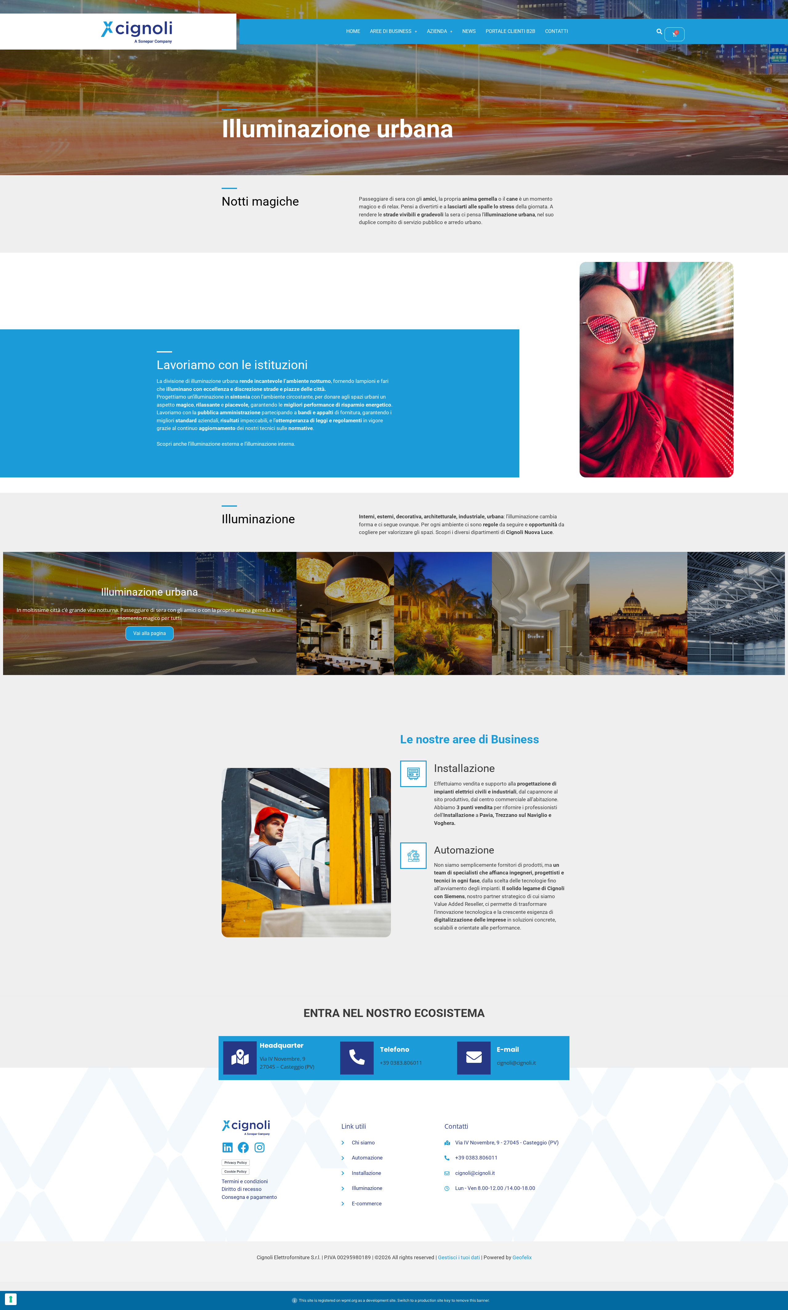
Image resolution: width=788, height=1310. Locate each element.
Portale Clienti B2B (510, 31)
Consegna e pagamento (249, 1197)
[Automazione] (413, 855)
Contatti (556, 31)
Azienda (437, 31)
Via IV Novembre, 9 (282, 1058)
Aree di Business (391, 31)
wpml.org (349, 1300)
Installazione (464, 768)
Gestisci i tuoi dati (459, 1257)
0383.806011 (406, 1062)
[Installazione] (413, 774)
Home (353, 31)
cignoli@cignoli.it (516, 1062)
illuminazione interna (270, 444)
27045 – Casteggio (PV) (287, 1066)
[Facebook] (243, 1147)
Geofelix (522, 1257)
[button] (393, 31)
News (469, 31)
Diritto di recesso (242, 1189)
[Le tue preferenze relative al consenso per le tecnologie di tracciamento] (11, 1299)
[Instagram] (259, 1147)
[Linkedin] (227, 1147)
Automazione (464, 850)
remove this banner (472, 1300)
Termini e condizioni (245, 1181)
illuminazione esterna (214, 444)
